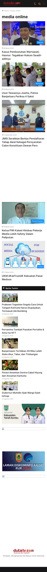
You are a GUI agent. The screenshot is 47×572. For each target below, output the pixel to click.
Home (6, 11)
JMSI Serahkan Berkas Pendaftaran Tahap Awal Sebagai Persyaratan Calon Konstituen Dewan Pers (23, 142)
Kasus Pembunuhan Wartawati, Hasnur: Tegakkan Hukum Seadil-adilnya (22, 55)
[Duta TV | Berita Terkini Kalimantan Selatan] (12, 3)
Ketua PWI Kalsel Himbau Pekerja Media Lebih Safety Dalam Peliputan (22, 234)
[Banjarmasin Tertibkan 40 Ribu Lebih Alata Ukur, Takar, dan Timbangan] (10, 348)
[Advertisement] (23, 173)
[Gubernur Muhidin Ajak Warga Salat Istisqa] (10, 389)
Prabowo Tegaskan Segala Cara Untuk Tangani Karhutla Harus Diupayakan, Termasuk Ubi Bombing (22, 307)
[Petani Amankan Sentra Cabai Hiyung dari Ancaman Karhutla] (10, 369)
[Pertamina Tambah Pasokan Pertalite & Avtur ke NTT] (10, 326)
